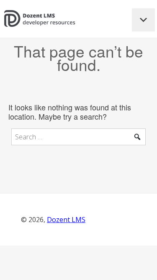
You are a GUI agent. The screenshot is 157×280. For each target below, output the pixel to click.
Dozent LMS (66, 219)
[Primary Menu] (143, 19)
